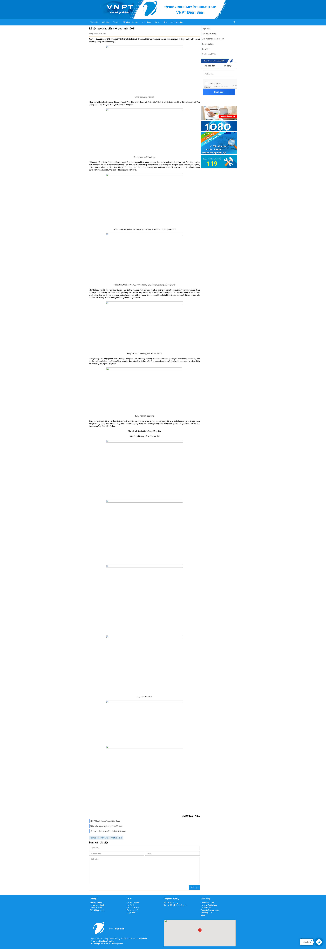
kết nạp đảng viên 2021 (99, 838)
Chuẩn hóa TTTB (209, 54)
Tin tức (116, 22)
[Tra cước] (219, 143)
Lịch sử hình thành (97, 905)
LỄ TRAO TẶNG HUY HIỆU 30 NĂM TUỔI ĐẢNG (108, 831)
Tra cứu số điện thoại (209, 905)
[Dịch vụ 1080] (219, 126)
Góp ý (203, 915)
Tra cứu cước (206, 908)
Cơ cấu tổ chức (96, 908)
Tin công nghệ (132, 910)
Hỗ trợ (157, 22)
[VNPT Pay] (219, 113)
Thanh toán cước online (173, 22)
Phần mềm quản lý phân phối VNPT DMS (106, 826)
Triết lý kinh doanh (97, 910)
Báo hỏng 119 (206, 913)
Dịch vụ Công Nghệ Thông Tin (175, 905)
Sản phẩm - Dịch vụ (130, 22)
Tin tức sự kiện (208, 44)
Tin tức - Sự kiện (133, 903)
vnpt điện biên (116, 838)
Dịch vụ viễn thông (209, 34)
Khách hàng (146, 22)
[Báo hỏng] (219, 161)
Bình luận (194, 887)
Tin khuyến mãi (133, 908)
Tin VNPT (205, 49)
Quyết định (206, 29)
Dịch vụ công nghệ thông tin (213, 39)
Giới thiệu (106, 22)
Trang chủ (94, 22)
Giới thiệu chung (96, 903)
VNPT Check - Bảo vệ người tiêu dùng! (105, 821)
